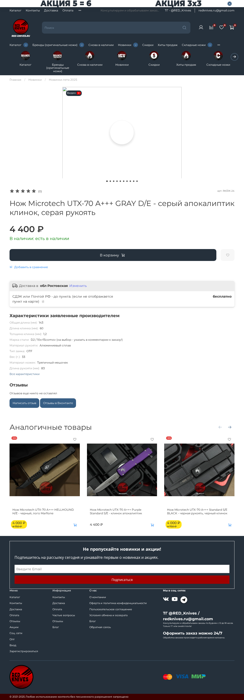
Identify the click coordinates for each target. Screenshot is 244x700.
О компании (97, 597)
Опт (12, 639)
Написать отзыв (24, 403)
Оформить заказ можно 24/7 (192, 633)
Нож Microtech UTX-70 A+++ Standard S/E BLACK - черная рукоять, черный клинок (197, 511)
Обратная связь (100, 627)
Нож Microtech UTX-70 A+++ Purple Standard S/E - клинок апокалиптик (116, 511)
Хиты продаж (168, 45)
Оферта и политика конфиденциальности (118, 603)
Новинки (124, 45)
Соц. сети (16, 633)
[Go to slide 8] (130, 181)
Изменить (78, 286)
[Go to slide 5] (120, 181)
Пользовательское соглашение (110, 609)
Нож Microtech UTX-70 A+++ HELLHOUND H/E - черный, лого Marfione (43, 511)
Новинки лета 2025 (63, 79)
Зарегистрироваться (24, 651)
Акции (14, 627)
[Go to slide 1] (107, 181)
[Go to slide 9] (133, 181)
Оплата (67, 10)
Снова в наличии (101, 45)
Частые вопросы (63, 615)
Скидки (147, 45)
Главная (15, 79)
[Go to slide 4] (117, 181)
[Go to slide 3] (113, 181)
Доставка (51, 10)
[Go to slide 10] (137, 181)
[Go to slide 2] (110, 181)
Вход (13, 645)
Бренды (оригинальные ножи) (54, 45)
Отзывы (15, 621)
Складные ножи (194, 45)
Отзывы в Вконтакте (58, 403)
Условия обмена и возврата (108, 615)
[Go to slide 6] (123, 181)
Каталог (15, 10)
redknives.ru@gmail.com (216, 10)
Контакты (33, 10)
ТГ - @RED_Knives (178, 10)
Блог (55, 627)
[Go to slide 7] (127, 181)
